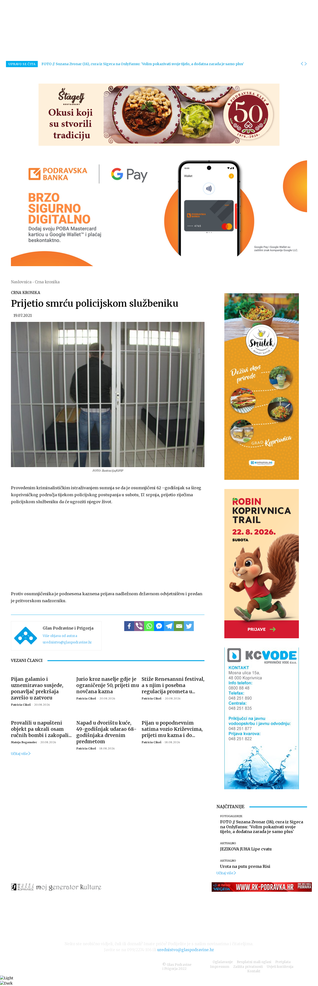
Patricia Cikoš (21, 704)
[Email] (179, 626)
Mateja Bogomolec (24, 742)
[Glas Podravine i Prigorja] (26, 636)
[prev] (302, 64)
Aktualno (228, 843)
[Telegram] (169, 626)
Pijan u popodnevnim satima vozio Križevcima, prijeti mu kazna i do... (172, 729)
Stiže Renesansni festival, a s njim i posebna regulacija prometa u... (173, 685)
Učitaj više (19, 753)
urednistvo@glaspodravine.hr (67, 642)
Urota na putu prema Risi (245, 866)
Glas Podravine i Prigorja (68, 628)
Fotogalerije (231, 816)
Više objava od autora (60, 636)
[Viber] (139, 626)
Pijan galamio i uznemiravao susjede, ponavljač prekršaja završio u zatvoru (37, 688)
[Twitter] (189, 626)
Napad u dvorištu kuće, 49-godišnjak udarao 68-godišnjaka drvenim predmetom (106, 732)
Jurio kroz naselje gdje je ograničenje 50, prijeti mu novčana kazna (107, 685)
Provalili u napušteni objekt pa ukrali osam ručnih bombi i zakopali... (41, 729)
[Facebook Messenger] (159, 626)
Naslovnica (21, 282)
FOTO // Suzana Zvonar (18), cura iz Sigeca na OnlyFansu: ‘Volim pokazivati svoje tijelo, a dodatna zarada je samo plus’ (142, 64)
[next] (306, 64)
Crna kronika (47, 282)
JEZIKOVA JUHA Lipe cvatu (246, 848)
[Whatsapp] (149, 626)
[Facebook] (129, 626)
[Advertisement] (107, 547)
